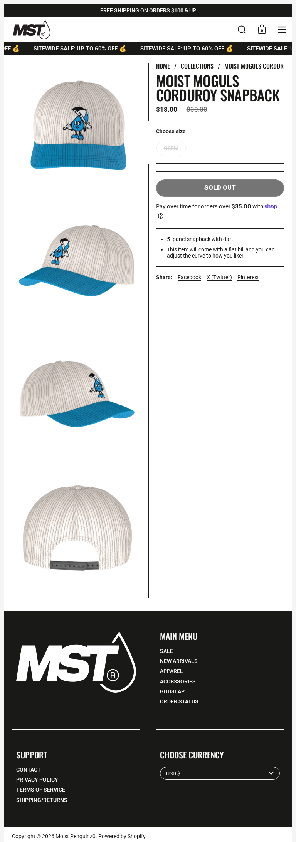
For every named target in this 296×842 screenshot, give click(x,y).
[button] (242, 29)
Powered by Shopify (122, 836)
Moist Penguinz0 (76, 836)
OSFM (171, 148)
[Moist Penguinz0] (32, 29)
